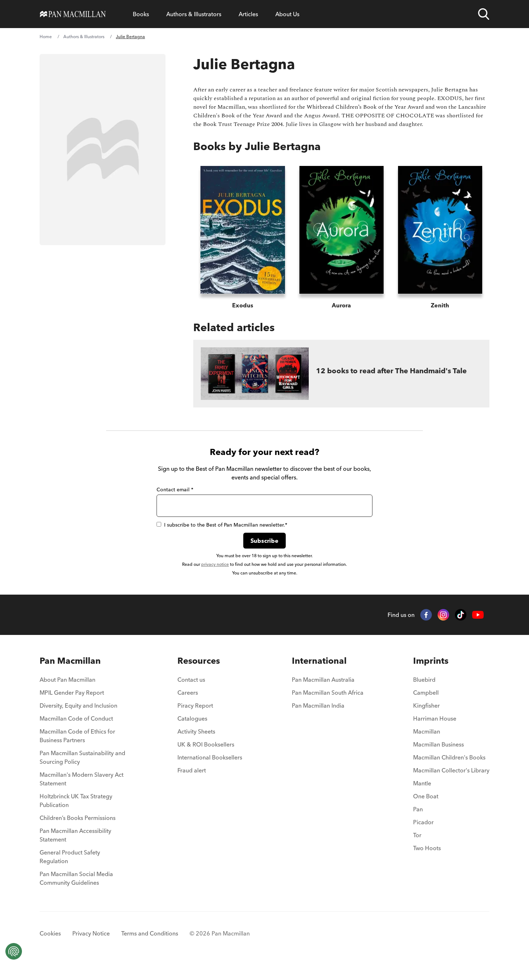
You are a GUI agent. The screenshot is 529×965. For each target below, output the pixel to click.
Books (141, 14)
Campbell (426, 692)
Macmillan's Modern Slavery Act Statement (81, 779)
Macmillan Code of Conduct (76, 718)
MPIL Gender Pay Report (72, 692)
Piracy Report (195, 705)
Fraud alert (191, 770)
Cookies (50, 933)
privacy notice (215, 564)
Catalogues (192, 718)
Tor (417, 835)
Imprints (430, 660)
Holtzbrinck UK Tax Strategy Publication (76, 800)
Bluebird (424, 679)
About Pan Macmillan (67, 679)
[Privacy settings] (13, 951)
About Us (287, 14)
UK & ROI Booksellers (205, 744)
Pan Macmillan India (318, 705)
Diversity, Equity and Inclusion (78, 705)
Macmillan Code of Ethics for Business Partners (77, 736)
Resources (198, 660)
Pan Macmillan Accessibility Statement (75, 835)
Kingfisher (426, 705)
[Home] (73, 14)
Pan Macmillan (70, 660)
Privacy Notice (91, 933)
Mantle (422, 783)
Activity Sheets (196, 731)
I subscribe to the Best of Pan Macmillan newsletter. (225, 525)
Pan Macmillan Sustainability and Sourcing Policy (82, 757)
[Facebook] (426, 615)
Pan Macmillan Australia (323, 679)
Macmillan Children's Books (449, 757)
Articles (248, 14)
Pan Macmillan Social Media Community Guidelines (76, 878)
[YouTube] (478, 615)
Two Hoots (427, 848)
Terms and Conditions (149, 933)
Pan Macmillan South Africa (327, 692)
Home (46, 36)
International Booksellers (209, 757)
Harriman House (434, 718)
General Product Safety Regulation (70, 857)
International (319, 660)
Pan (418, 809)
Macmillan (426, 731)
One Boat (425, 796)
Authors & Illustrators (193, 14)
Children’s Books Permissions (78, 817)
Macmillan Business (438, 744)
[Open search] (483, 14)
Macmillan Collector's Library (451, 770)
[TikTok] (460, 615)
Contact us (191, 679)
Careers (187, 692)
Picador (423, 822)
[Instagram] (443, 615)
